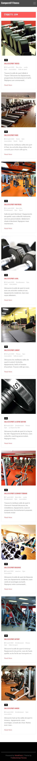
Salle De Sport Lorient (12, 350)
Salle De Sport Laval (11, 278)
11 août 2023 (10, 208)
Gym (5, 69)
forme (18, 139)
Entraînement (8, 210)
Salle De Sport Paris (11, 135)
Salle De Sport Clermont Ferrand (15, 493)
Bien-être (19, 67)
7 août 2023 (9, 497)
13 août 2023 (10, 139)
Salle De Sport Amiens (11, 708)
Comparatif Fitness (10, 3)
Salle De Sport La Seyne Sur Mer (15, 422)
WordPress (19, 755)
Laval (5, 284)
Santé (15, 141)
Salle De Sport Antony (12, 639)
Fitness (18, 354)
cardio (26, 67)
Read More (8, 85)
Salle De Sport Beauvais (12, 567)
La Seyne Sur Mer (14, 427)
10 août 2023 (10, 282)
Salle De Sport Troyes (11, 63)
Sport (21, 141)
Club (6, 60)
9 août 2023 (9, 425)
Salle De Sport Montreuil (13, 204)
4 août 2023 (9, 712)
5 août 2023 (9, 571)
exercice (18, 571)
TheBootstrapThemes (18, 758)
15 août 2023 (10, 67)
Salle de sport (22, 69)
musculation (12, 69)
